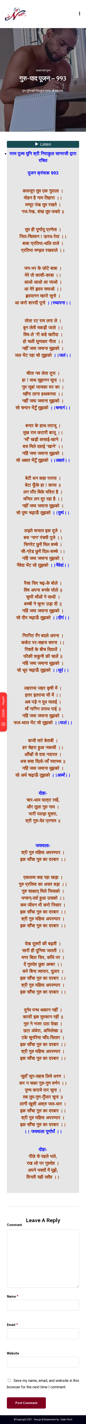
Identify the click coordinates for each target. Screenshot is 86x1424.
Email (11, 1325)
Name (11, 1296)
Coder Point (66, 1419)
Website (13, 1353)
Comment (14, 1225)
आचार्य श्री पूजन (43, 70)
